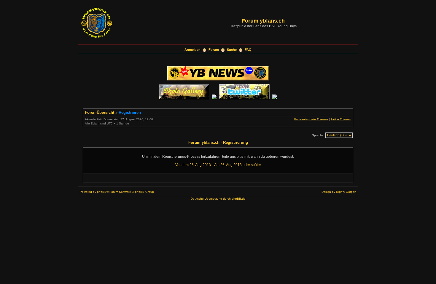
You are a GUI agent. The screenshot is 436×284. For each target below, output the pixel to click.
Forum (214, 49)
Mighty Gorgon (346, 191)
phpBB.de (239, 198)
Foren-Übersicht (99, 112)
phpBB (101, 191)
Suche (232, 49)
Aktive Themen (341, 119)
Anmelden (192, 49)
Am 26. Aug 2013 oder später (237, 165)
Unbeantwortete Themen (311, 119)
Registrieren (130, 112)
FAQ (248, 49)
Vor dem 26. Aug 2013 (193, 165)
